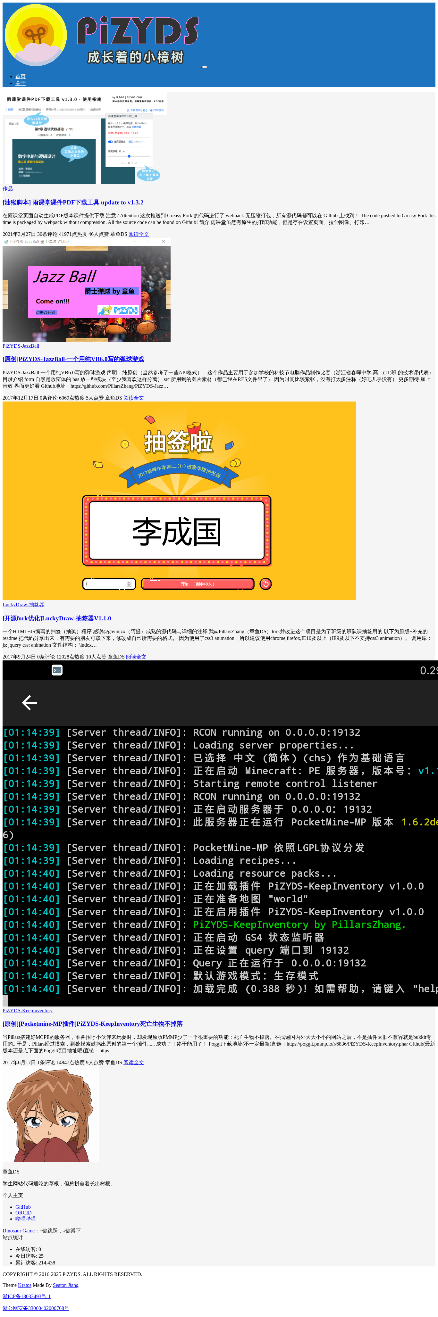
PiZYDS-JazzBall (21, 346)
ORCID (23, 1212)
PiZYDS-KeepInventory (28, 1010)
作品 (8, 188)
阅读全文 (139, 234)
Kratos (24, 1285)
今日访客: (26, 1256)
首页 (20, 76)
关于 (20, 83)
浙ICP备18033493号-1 (27, 1296)
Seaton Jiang (66, 1285)
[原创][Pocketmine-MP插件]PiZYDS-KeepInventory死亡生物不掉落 (93, 1023)
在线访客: (26, 1249)
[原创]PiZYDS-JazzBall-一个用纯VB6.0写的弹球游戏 (73, 359)
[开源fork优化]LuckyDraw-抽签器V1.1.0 (57, 618)
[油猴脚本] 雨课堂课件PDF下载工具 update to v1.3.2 (73, 202)
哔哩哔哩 (25, 1219)
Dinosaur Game (19, 1230)
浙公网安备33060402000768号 (36, 1308)
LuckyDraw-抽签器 (23, 604)
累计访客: (26, 1262)
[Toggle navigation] (204, 67)
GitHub (23, 1207)
